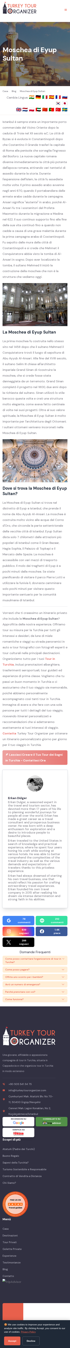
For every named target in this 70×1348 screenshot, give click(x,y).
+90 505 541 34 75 (20, 1084)
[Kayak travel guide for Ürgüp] (35, 1204)
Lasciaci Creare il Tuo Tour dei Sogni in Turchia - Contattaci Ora (34, 757)
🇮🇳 (32, 97)
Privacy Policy (28, 1331)
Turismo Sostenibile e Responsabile (24, 1169)
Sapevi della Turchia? (16, 1162)
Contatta (9, 733)
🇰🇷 (58, 103)
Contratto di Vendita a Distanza (22, 1176)
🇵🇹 (52, 109)
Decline (31, 1341)
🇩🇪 (39, 97)
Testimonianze (12, 1262)
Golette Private (12, 1249)
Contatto (8, 1276)
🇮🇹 (45, 97)
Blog (5, 1269)
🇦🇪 (39, 109)
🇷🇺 (64, 97)
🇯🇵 (64, 103)
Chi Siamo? (9, 1183)
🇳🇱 (25, 109)
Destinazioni (10, 1235)
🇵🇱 (32, 109)
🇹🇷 (58, 109)
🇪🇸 (52, 97)
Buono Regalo (11, 1156)
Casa (5, 1229)
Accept (12, 1341)
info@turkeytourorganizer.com (27, 1090)
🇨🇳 (45, 109)
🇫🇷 (58, 97)
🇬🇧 (18, 109)
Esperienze (9, 1256)
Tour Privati (10, 1242)
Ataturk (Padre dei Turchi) (19, 1149)
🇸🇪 (64, 109)
